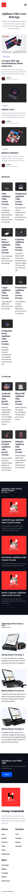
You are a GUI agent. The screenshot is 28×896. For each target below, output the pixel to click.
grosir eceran (6, 56)
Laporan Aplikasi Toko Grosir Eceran (19, 244)
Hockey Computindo (8, 891)
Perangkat (5, 873)
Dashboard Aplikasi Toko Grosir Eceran (20, 199)
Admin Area (8, 109)
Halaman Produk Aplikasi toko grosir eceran (6, 448)
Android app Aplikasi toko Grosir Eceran (13, 521)
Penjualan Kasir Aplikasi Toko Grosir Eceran (7, 337)
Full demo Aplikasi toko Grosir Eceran (14, 558)
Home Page (5, 865)
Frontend (4, 842)
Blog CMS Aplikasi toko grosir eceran (20, 398)
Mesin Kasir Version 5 (13, 654)
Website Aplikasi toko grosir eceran (19, 446)
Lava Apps (18, 846)
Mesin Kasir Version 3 (13, 728)
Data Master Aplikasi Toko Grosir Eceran (6, 246)
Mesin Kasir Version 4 (13, 690)
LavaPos (8, 77)
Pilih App (6, 774)
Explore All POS (6, 627)
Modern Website (10, 152)
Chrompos (18, 838)
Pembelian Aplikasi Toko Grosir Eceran (21, 292)
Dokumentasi (6, 854)
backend (5, 105)
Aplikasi (4, 869)
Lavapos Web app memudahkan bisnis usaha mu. (12, 63)
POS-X (17, 834)
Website (4, 877)
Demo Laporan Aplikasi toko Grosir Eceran (14, 594)
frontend (5, 149)
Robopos (18, 842)
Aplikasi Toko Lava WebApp (14, 15)
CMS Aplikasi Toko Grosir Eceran (6, 199)
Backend (4, 838)
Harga (3, 850)
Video (3, 846)
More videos (5, 492)
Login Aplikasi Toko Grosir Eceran (6, 292)
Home (3, 834)
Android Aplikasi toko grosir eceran (6, 398)
